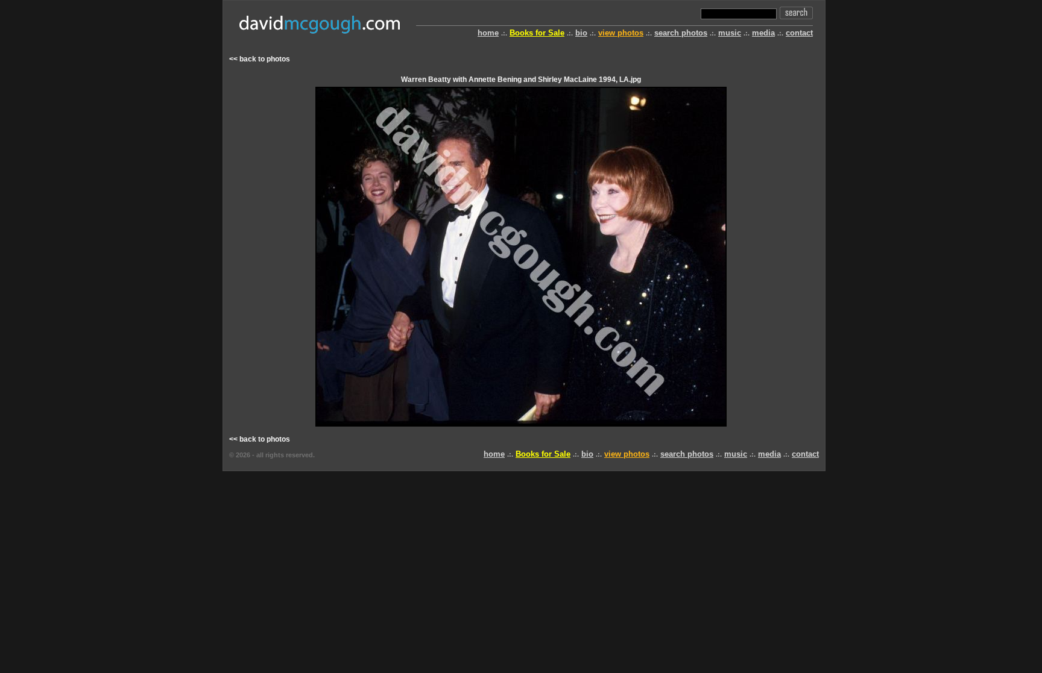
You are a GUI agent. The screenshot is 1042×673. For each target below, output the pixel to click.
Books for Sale (537, 32)
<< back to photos (259, 59)
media (763, 32)
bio (581, 32)
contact (799, 32)
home (488, 32)
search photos (680, 32)
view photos (620, 32)
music (729, 32)
